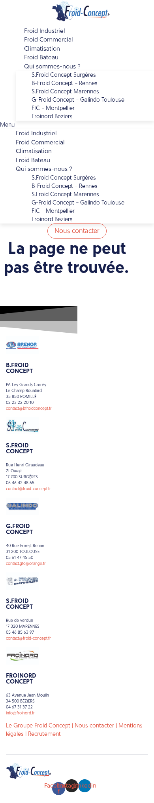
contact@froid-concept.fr (28, 488)
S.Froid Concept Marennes (65, 91)
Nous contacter (94, 725)
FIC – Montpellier (53, 108)
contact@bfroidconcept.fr (29, 408)
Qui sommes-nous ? (52, 66)
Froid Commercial (40, 142)
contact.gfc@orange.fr (26, 563)
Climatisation (34, 151)
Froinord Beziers (52, 116)
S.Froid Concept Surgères (64, 75)
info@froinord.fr (20, 713)
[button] (77, 125)
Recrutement (44, 734)
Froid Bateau (33, 160)
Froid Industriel (36, 133)
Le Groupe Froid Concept (38, 725)
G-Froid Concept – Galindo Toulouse (78, 100)
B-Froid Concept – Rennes (65, 83)
